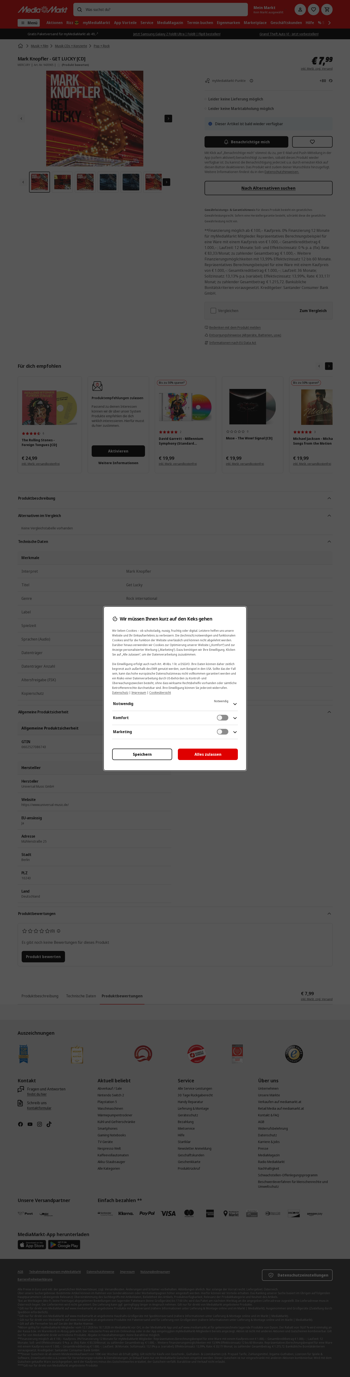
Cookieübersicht (160, 693)
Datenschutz (120, 693)
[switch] (222, 718)
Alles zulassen (208, 754)
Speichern (142, 754)
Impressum (138, 693)
